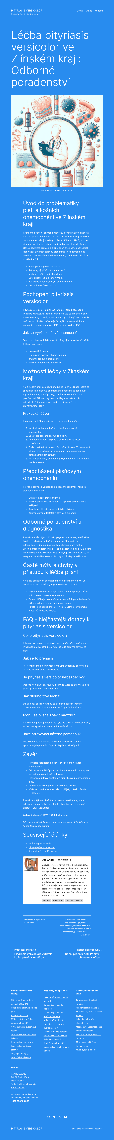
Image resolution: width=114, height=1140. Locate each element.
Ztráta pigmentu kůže (40, 843)
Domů (80, 10)
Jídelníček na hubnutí (53, 1043)
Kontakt (99, 10)
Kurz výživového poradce (55, 1031)
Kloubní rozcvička (19, 1015)
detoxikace (86, 923)
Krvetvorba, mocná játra (22, 1042)
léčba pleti (86, 926)
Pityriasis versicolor (26, 10)
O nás (89, 10)
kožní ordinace (66, 926)
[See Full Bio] (79, 895)
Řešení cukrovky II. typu (55, 1039)
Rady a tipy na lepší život (55, 991)
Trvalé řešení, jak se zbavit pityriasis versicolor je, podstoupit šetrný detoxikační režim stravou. (60, 451)
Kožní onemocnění (83, 920)
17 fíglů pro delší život (86, 1042)
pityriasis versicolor (75, 929)
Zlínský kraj (86, 935)
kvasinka (77, 926)
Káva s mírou (82, 1046)
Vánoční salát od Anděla (87, 1008)
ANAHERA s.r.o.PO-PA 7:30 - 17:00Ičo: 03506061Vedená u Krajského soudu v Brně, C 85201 (24, 1081)
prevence (87, 932)
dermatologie (74, 923)
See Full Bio (72, 895)
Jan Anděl (30, 923)
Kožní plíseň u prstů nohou (43, 851)
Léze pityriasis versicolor (42, 847)
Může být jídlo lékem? (86, 1050)
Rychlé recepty (51, 1028)
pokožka (78, 932)
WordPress (87, 1128)
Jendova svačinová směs (55, 1035)
